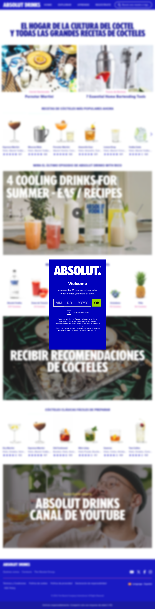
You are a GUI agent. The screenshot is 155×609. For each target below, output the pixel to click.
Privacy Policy (71, 324)
